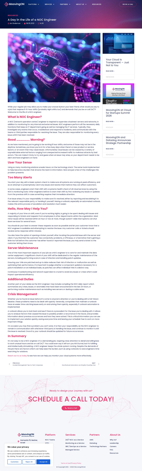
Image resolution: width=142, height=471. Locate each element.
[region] (28, 455)
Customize (14, 462)
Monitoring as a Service (74, 443)
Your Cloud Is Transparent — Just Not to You (117, 62)
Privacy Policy (76, 463)
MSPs (47, 443)
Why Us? (113, 440)
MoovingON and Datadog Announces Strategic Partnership (118, 140)
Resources (114, 453)
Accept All (43, 462)
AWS (91, 440)
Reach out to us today (17, 355)
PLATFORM (32, 4)
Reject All (29, 462)
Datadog (93, 443)
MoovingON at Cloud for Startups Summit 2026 (118, 112)
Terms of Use (65, 463)
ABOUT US (80, 4)
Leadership (114, 443)
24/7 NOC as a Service (74, 440)
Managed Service (72, 450)
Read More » (110, 71)
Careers (113, 446)
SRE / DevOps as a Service (75, 446)
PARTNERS (64, 4)
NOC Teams (50, 440)
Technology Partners (98, 446)
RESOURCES (96, 4)
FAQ (111, 450)
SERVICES (48, 4)
